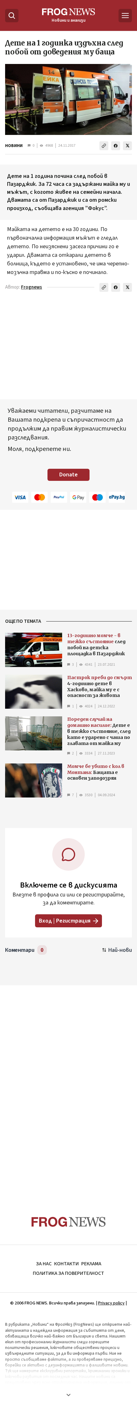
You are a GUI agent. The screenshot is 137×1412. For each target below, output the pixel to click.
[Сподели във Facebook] (115, 145)
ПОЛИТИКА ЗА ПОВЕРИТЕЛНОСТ (68, 1273)
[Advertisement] (68, 1088)
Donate (68, 475)
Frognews (31, 287)
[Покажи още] (68, 1395)
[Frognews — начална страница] (69, 1222)
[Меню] (125, 15)
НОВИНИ (14, 146)
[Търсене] (11, 15)
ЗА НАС (44, 1263)
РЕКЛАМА (91, 1263)
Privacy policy (111, 1303)
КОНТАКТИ (66, 1263)
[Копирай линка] (103, 145)
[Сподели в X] (127, 145)
